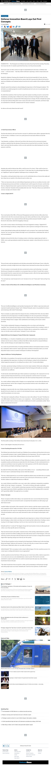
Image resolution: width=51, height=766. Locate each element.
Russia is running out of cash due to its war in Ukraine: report (16, 714)
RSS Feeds (16, 756)
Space (34, 1)
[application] (25, 653)
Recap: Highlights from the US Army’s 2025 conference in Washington (14, 618)
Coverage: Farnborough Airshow (14, 3)
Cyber (37, 1)
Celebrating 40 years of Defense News (10, 596)
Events (15, 754)
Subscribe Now (17, 751)
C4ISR (41, 1)
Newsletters (16, 753)
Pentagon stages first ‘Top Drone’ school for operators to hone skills (17, 627)
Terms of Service (6, 753)
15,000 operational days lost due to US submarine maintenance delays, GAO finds (21, 721)
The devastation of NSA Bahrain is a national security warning (17, 711)
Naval (30, 1)
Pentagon (45, 1)
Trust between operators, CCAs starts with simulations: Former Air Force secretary (16, 586)
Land (27, 1)
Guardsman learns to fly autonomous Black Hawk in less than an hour (17, 607)
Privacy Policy (5, 751)
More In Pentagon (6, 584)
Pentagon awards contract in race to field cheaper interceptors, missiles (19, 718)
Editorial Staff (29, 756)
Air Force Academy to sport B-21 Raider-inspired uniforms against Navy (22, 671)
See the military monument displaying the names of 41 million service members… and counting (26, 684)
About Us (40, 751)
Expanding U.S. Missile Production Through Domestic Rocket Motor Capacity (23, 677)
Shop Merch (16, 758)
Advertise (28, 751)
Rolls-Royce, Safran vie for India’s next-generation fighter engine (17, 724)
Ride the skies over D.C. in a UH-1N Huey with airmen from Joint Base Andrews (17, 668)
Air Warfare (23, 1)
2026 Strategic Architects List (28, 3)
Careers (39, 753)
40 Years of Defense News (41, 3)
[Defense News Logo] (15, 1)
